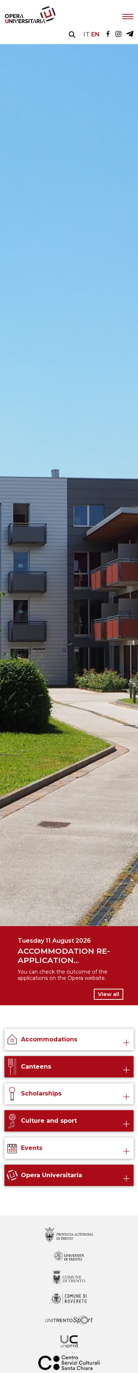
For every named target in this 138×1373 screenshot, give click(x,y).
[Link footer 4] (69, 1320)
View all (108, 994)
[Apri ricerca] (72, 34)
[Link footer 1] (69, 1256)
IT (87, 34)
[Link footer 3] (69, 1299)
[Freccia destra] (133, 832)
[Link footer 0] (69, 1235)
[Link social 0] (108, 34)
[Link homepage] (30, 21)
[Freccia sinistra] (5, 832)
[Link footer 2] (69, 1278)
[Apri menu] (128, 16)
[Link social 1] (118, 34)
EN (95, 34)
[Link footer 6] (69, 1363)
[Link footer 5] (69, 1342)
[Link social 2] (130, 34)
